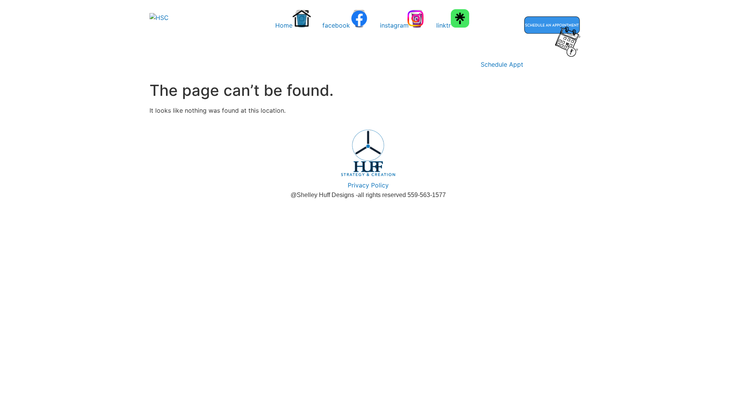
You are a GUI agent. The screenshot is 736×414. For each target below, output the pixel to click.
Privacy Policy (368, 185)
